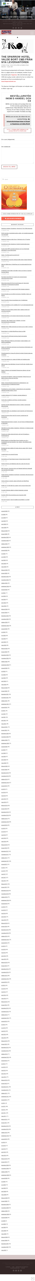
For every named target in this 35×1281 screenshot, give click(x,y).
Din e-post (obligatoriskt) (8, 139)
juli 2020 (3, 750)
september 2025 (5, 547)
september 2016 (5, 900)
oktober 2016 (4, 897)
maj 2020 (3, 756)
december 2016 (5, 890)
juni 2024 (3, 596)
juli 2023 (3, 632)
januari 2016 (4, 926)
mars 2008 (3, 1234)
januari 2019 (4, 808)
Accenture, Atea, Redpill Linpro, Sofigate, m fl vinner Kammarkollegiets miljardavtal (13, 321)
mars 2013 (3, 1037)
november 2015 (5, 933)
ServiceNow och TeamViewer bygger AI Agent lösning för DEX (15, 459)
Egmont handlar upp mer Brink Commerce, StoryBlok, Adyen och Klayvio (16, 294)
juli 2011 (3, 1103)
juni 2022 (3, 674)
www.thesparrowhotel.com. (8, 81)
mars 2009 (3, 1194)
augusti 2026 (4, 511)
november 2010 (5, 1129)
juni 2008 (3, 1224)
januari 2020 (4, 769)
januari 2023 (4, 651)
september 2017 (5, 861)
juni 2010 (3, 1145)
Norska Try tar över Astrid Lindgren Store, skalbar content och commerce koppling (15, 310)
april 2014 (3, 995)
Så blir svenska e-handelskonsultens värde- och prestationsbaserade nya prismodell (17, 233)
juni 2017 (3, 871)
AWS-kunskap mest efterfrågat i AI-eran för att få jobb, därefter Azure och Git (17, 364)
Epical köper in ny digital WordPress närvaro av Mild (13, 331)
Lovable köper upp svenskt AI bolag (9, 454)
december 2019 (5, 772)
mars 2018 (3, 841)
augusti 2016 (4, 903)
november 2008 (5, 1207)
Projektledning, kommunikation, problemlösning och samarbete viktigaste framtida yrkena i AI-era (15, 389)
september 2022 (5, 665)
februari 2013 (4, 1041)
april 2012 (3, 1073)
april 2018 (3, 838)
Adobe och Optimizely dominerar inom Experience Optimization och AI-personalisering (17, 347)
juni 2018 (3, 831)
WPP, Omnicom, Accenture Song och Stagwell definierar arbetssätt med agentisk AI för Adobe (16, 469)
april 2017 (3, 877)
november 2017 (5, 854)
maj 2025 (3, 560)
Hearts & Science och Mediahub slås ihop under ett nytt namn (15, 463)
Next (31, 9)
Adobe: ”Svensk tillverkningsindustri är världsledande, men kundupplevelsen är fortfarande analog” (14, 383)
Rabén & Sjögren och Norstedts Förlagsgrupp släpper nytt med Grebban (15, 371)
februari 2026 (4, 530)
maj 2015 (3, 952)
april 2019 (3, 799)
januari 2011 (4, 1122)
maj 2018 (3, 835)
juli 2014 (3, 985)
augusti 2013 (4, 1021)
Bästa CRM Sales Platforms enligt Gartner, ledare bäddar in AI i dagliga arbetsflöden (15, 341)
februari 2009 (4, 1198)
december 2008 (5, 1204)
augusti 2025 (4, 550)
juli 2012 (3, 1063)
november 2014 (5, 972)
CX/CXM (23, 1267)
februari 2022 (4, 687)
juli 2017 (3, 867)
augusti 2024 (4, 589)
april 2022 (3, 681)
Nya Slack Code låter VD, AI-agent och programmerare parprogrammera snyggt (14, 277)
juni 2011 (3, 1106)
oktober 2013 (4, 1014)
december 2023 (5, 615)
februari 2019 (4, 805)
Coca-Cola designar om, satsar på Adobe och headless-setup (15, 359)
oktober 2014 (4, 975)
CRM (13, 1266)
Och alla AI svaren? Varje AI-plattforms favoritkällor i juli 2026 (15, 499)
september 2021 (5, 704)
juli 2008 (3, 1221)
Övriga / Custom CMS (10, 65)
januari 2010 (4, 1162)
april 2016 (3, 916)
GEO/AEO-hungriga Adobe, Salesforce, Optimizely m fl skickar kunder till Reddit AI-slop (17, 428)
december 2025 (5, 537)
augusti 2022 (4, 668)
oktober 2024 (4, 583)
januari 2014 (4, 1005)
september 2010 (5, 1135)
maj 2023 (3, 638)
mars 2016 (3, 920)
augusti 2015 (4, 942)
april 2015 (3, 956)
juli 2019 (3, 789)
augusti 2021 (4, 707)
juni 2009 (3, 1184)
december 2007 (5, 1243)
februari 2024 (4, 609)
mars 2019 (3, 802)
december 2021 (5, 694)
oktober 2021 (4, 700)
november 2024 (5, 580)
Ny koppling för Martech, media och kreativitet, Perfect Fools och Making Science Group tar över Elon (16, 377)
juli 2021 (3, 710)
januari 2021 (4, 730)
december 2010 (5, 1126)
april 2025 (3, 563)
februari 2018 (4, 844)
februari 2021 (4, 727)
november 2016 (5, 894)
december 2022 (5, 655)
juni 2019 (3, 792)
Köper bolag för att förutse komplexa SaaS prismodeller (14, 336)
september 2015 (5, 939)
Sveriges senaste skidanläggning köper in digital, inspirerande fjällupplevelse (15, 405)
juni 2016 (3, 910)
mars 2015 (3, 959)
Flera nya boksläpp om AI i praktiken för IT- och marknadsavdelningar (17, 304)
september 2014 (5, 978)
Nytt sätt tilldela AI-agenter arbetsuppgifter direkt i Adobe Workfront (16, 259)
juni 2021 (3, 714)
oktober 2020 (4, 740)
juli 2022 (3, 671)
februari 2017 (4, 884)
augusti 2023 (4, 629)
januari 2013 (4, 1044)
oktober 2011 (4, 1093)
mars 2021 (3, 723)
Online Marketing (15, 1267)
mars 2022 (3, 684)
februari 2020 (4, 766)
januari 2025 (4, 573)
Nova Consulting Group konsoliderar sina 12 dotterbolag (14, 300)
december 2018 (5, 812)
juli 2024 (3, 593)
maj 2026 (3, 521)
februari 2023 (4, 648)
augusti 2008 (4, 1217)
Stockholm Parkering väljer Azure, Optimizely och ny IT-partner (15, 239)
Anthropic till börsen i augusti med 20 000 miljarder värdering (15, 289)
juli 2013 (3, 1024)
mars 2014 (3, 998)
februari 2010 (4, 1158)
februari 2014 (4, 1001)
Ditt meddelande (5, 146)
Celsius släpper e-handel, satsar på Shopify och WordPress (15, 481)
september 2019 (5, 782)
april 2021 (3, 720)
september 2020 (5, 743)
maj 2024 (3, 599)
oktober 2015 (4, 936)
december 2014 (5, 969)
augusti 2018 (4, 825)
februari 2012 (4, 1080)
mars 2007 (3, 1250)
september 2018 (5, 821)
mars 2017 (3, 880)
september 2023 (5, 625)
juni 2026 (3, 517)
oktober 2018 (4, 818)
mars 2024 (3, 606)
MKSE (28, 1264)
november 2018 (5, 815)
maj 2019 (3, 795)
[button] (32, 33)
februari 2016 (4, 923)
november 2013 (5, 1011)
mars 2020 (3, 763)
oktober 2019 (4, 779)
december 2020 (5, 733)
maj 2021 (3, 717)
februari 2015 (4, 962)
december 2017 (5, 851)
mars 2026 (3, 527)
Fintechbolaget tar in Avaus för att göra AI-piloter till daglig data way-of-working (17, 353)
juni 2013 (3, 1028)
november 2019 (5, 776)
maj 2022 (3, 678)
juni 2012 (3, 1067)
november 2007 (5, 1247)
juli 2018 (3, 828)
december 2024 (5, 576)
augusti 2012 (4, 1060)
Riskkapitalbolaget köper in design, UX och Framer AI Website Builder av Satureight (17, 422)
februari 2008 (4, 1237)
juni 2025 (3, 557)
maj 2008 (3, 1227)
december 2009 (5, 1165)
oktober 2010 (4, 1132)
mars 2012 (3, 1077)
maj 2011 (3, 1109)
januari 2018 (4, 848)
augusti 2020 (4, 746)
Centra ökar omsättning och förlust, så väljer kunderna (13, 400)
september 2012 (5, 1057)
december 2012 (5, 1047)
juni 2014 (3, 988)
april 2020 (3, 759)
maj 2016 (3, 913)
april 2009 (3, 1191)
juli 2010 (3, 1142)
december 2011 (5, 1086)
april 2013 (3, 1034)
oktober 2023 (4, 622)
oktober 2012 (4, 1054)
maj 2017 (3, 874)
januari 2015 (4, 965)
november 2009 (5, 1168)
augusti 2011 (4, 1100)
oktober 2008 (4, 1211)
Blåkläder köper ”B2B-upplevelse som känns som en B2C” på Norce (17, 326)
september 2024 (5, 586)
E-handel (8, 1266)
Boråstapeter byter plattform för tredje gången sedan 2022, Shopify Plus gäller (16, 448)
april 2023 (3, 642)
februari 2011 (4, 1119)
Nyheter (4, 65)
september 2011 (5, 1096)
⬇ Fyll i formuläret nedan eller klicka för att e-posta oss (17, 130)
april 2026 (3, 524)
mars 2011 (3, 1116)
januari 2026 (4, 534)
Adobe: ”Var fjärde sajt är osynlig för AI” (10, 255)
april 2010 (3, 1152)
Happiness (14, 75)
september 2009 (5, 1175)
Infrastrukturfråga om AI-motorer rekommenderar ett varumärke (15, 315)
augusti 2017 (4, 864)
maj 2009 (3, 1188)
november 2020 (5, 736)
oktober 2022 (4, 661)
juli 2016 (3, 907)
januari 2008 (4, 1240)
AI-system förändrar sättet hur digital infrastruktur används (14, 490)
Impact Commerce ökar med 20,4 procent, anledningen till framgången (14, 416)
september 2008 (5, 1214)
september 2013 (5, 1018)
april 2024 (3, 602)
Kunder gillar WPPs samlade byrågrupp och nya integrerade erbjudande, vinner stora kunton (15, 249)
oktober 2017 (4, 857)
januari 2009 (4, 1201)
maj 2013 (3, 1031)
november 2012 (5, 1050)
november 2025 (5, 540)
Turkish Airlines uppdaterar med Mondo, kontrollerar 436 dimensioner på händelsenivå (17, 475)
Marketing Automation (22, 1266)
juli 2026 (3, 514)
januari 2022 (4, 691)
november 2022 (5, 658)
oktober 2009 (4, 1171)
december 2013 (5, 1008)
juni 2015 (3, 949)
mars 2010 (3, 1155)
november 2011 (5, 1090)
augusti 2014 (4, 982)
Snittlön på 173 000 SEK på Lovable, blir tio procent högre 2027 (16, 485)
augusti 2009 (4, 1178)
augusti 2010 (4, 1139)
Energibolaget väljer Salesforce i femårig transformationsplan (15, 244)
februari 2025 (4, 570)
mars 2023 (3, 645)
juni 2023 (3, 635)
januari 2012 (4, 1083)
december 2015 (5, 929)
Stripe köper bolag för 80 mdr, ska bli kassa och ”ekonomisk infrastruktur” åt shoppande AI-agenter (15, 283)
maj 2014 (3, 992)
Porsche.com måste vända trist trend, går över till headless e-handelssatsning (15, 434)
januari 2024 (4, 612)
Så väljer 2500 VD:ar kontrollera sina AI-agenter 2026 (13, 495)
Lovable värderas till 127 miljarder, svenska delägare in (14, 395)
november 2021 (5, 697)
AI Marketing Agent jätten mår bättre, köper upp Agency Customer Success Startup (16, 271)
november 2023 (5, 619)
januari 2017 (4, 887)
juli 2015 (3, 946)
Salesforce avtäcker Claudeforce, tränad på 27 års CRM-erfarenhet (16, 228)
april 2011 (3, 1113)
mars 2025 (3, 566)
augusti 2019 (4, 786)
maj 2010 (3, 1149)
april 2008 (3, 1230)
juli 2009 (3, 1181)
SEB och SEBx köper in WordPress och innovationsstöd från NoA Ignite (16, 265)
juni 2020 (3, 753)
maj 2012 (3, 1070)
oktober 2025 (4, 544)
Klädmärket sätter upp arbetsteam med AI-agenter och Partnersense (17, 410)
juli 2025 (3, 553)
